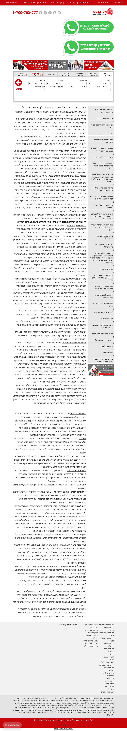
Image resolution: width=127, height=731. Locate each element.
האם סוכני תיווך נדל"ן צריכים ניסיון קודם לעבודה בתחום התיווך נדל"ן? (102, 216)
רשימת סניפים (86, 3)
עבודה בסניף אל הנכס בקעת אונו (102, 126)
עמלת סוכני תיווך (106, 269)
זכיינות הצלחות (107, 346)
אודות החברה (103, 3)
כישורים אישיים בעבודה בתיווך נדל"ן (104, 237)
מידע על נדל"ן (93, 627)
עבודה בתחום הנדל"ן (90, 641)
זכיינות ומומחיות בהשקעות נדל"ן (103, 305)
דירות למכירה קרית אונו (68, 625)
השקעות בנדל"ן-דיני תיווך (103, 157)
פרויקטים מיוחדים (91, 630)
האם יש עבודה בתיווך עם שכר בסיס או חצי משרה (103, 287)
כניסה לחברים (29, 3)
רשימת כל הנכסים (107, 692)
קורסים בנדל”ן (69, 3)
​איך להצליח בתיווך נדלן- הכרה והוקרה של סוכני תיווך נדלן (102, 277)
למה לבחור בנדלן (106, 133)
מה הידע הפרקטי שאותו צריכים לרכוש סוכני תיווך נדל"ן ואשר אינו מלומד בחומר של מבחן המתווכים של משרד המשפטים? (101, 258)
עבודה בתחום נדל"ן (91, 625)
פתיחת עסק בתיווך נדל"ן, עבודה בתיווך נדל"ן (103, 189)
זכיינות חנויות (108, 353)
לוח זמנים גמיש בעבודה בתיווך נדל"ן (104, 246)
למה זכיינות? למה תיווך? (103, 312)
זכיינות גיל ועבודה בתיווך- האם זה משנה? (103, 296)
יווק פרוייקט (92, 633)
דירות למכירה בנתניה (106, 665)
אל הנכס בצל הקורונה (104, 119)
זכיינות (55, 3)
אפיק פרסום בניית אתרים (63, 729)
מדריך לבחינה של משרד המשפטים (103, 141)
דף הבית (118, 3)
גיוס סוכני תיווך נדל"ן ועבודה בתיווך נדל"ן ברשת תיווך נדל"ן (102, 165)
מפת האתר (63, 725)
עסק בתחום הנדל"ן (91, 646)
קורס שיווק (110, 678)
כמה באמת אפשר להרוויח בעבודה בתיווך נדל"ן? (103, 360)
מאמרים (43, 3)
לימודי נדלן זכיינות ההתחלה (102, 334)
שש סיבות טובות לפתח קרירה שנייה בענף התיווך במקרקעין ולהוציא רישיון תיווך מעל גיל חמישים (101, 178)
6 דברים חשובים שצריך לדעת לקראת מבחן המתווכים (101, 198)
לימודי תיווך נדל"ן (91, 643)
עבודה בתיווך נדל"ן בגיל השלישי (104, 206)
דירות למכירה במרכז (106, 625)
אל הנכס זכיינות (107, 319)
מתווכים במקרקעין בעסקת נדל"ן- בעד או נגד (103, 326)
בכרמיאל (105, 657)
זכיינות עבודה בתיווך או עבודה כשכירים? (104, 111)
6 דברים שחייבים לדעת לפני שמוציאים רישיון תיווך (102, 150)
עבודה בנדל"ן (109, 684)
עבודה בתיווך (109, 681)
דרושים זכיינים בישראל (104, 340)
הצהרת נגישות (11, 3)
